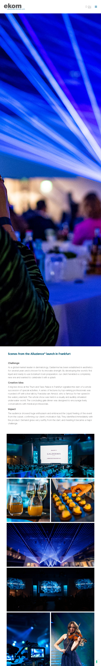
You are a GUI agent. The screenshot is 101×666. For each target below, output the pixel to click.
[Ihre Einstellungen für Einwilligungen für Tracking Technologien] (96, 661)
